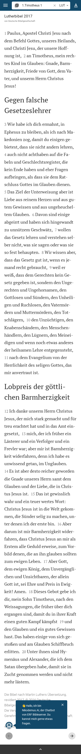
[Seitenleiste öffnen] (40, 749)
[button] (5, 5)
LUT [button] (62, 5)
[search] (37, 5)
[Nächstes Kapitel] (71, 735)
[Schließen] (62, 705)
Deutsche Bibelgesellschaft (21, 21)
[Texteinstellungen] (76, 5)
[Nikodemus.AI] (9, 725)
